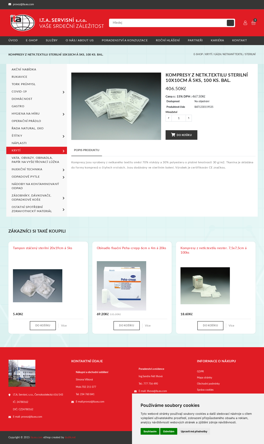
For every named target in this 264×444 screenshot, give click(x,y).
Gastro (18, 106)
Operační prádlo (26, 121)
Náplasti (19, 143)
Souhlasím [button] (150, 431)
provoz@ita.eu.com (31, 417)
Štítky (17, 135)
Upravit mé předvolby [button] (194, 431)
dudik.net (70, 437)
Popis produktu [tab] (86, 150)
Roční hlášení (168, 40)
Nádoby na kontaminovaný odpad (35, 186)
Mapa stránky (204, 377)
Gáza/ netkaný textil (228, 54)
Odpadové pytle (26, 176)
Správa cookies (205, 390)
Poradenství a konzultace (125, 40)
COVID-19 (19, 91)
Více (64, 325)
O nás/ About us (80, 40)
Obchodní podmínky (208, 384)
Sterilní (250, 54)
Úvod (13, 40)
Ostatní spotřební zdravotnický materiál (32, 209)
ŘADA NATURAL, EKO (28, 128)
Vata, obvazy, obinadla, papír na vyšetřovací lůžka (35, 159)
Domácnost (22, 99)
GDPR (200, 371)
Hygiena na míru (26, 113)
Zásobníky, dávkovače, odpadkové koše (32, 197)
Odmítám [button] (168, 431)
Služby (52, 40)
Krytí (208, 54)
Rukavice (19, 76)
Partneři (195, 40)
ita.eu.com (37, 437)
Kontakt (239, 40)
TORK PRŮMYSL (24, 84)
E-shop (32, 40)
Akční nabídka (24, 69)
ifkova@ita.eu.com (157, 391)
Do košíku (184, 135)
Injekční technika (27, 169)
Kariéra (217, 40)
